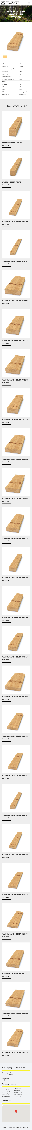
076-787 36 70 (18, 1093)
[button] (16, 1112)
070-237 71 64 (18, 1091)
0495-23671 (17, 1089)
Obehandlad (22, 94)
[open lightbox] (16, 40)
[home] (12, 2)
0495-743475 (18, 1096)
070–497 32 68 (18, 1094)
